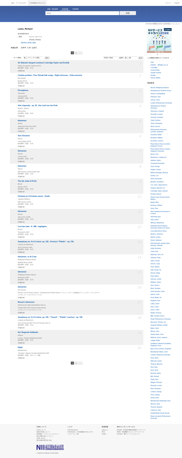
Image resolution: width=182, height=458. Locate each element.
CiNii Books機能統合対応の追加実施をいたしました (162, 24)
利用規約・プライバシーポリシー (48, 434)
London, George (156, 392)
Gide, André (154, 220)
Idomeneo (22, 121)
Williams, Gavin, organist (159, 337)
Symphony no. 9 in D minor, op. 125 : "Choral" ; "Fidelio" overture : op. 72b (50, 317)
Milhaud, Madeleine (157, 223)
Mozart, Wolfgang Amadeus (160, 87)
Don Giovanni (24, 136)
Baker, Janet (155, 328)
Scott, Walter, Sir (156, 297)
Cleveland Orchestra (157, 163)
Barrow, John (155, 331)
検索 (128, 13)
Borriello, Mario (156, 373)
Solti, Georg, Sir (156, 270)
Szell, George (155, 166)
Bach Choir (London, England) (161, 349)
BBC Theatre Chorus (158, 316)
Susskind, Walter (156, 135)
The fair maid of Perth (27, 181)
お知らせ (105, 430)
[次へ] (80, 52)
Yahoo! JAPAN (155, 78)
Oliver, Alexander (156, 179)
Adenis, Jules (155, 294)
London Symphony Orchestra (160, 355)
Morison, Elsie (155, 404)
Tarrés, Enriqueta (156, 123)
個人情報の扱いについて (45, 436)
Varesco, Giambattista (158, 94)
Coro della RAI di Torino (159, 231)
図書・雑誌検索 (52, 9)
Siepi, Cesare (155, 261)
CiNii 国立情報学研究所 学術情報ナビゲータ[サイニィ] (5, 3)
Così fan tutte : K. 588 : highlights (32, 226)
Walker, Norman (156, 313)
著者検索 (65, 9)
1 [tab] (158, 54)
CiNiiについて (41, 430)
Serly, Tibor (154, 208)
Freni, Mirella (155, 267)
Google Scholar (156, 73)
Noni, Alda (154, 367)
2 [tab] (162, 54)
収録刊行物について (43, 432)
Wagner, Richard (156, 382)
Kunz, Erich (154, 370)
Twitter (104, 434)
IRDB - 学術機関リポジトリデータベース (130, 432)
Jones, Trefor (155, 310)
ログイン (168, 3)
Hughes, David (156, 169)
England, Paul (155, 300)
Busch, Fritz (154, 154)
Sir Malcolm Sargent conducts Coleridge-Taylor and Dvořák (43, 63)
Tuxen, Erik (154, 251)
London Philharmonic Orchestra (161, 103)
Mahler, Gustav (156, 237)
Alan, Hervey (155, 285)
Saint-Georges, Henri (158, 291)
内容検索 (75, 9)
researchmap (155, 70)
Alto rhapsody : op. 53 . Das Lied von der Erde (38, 105)
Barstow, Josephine (157, 182)
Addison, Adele (156, 160)
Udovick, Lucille (156, 279)
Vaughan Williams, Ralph (159, 325)
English (177, 3)
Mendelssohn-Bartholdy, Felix (160, 401)
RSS (103, 432)
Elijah (20, 347)
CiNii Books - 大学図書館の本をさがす (80, 432)
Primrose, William (156, 205)
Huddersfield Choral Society (160, 413)
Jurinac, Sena (155, 100)
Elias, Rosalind (156, 388)
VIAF (152, 62)
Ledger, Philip (155, 340)
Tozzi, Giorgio (155, 395)
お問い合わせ (41, 438)
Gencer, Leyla (155, 264)
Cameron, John (156, 410)
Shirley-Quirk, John (157, 334)
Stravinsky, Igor (156, 217)
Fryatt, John (154, 379)
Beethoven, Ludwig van (158, 157)
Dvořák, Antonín (156, 194)
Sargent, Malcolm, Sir (158, 188)
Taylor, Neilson (155, 120)
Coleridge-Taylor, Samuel (159, 191)
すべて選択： (18, 58)
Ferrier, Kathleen (156, 240)
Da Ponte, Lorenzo (157, 141)
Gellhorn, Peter (156, 258)
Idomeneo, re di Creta (27, 257)
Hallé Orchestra (156, 248)
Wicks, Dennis (155, 126)
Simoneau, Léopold (157, 111)
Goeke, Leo (154, 175)
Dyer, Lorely (155, 307)
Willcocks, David (156, 361)
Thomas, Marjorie (156, 407)
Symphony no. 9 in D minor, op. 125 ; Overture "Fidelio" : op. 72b (46, 242)
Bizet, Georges (155, 288)
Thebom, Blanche (156, 364)
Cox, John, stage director (159, 185)
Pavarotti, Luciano (157, 114)
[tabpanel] (159, 40)
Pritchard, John (156, 97)
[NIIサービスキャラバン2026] (159, 40)
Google (153, 75)
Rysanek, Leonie (156, 385)
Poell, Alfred (155, 276)
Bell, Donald (155, 376)
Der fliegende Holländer (28, 332)
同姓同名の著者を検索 (28, 43)
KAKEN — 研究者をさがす (159, 65)
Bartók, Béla (155, 202)
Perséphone (23, 90)
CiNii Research (72, 430)
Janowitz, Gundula (157, 117)
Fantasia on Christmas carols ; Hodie (34, 196)
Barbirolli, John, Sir (157, 254)
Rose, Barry (154, 358)
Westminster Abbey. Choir (159, 352)
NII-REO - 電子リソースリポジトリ (128, 434)
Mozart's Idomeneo (26, 302)
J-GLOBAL (154, 67)
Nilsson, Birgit (155, 273)
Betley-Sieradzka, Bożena (159, 172)
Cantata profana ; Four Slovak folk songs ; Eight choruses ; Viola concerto (50, 75)
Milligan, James (156, 282)
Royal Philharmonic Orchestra (161, 319)
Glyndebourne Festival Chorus (161, 90)
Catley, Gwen (155, 304)
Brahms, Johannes (157, 234)
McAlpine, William (157, 138)
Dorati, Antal (155, 398)
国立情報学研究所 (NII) (44, 440)
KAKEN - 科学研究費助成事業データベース (131, 430)
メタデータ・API (73, 434)
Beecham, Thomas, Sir (158, 322)
